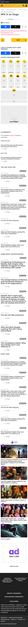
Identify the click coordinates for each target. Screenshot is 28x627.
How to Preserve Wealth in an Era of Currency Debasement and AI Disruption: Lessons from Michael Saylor (14, 462)
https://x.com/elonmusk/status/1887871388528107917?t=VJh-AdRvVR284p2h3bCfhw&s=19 (14, 32)
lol (18, 86)
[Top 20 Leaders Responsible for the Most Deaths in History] (14, 473)
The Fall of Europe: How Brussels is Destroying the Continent (12, 145)
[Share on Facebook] (5, 26)
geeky (3, 86)
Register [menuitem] (7, 1)
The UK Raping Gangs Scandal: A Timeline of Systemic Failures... (11, 158)
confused (10, 72)
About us (13, 619)
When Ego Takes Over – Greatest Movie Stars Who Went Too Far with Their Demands (14, 520)
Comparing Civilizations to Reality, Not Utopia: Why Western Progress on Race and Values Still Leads (13, 176)
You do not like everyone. (10, 220)
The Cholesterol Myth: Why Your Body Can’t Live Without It (12, 245)
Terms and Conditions (15, 617)
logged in (12, 135)
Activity (3, 621)
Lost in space (5, 539)
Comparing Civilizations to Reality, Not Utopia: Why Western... (7, 580)
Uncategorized (7, 12)
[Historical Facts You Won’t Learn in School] (14, 492)
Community (4, 617)
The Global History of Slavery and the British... (21, 579)
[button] (2, 5)
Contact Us (21, 619)
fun (24, 72)
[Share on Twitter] (15, 26)
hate (3, 72)
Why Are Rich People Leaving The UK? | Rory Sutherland (13, 232)
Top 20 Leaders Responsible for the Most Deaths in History (13, 482)
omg (24, 86)
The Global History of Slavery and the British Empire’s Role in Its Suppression (12, 191)
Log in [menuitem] (2, 1)
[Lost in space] (14, 530)
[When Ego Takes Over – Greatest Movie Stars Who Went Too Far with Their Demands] (14, 510)
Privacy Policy (5, 619)
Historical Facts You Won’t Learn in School (13, 500)
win (14, 101)
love (11, 86)
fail (18, 72)
